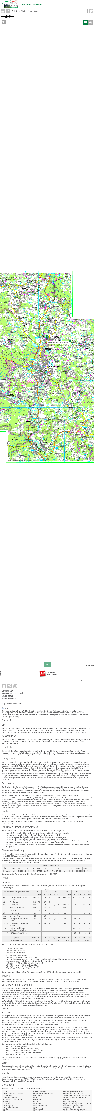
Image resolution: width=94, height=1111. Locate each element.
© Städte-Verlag (90, 665)
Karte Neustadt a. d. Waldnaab (58, 342)
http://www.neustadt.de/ (12, 703)
